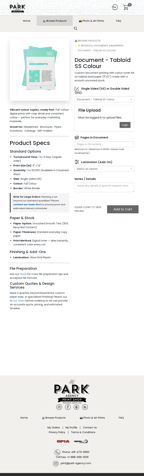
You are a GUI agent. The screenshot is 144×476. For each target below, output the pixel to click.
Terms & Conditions (83, 432)
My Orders (53, 427)
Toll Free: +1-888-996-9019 (72, 457)
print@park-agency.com (75, 463)
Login (125, 125)
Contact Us (90, 427)
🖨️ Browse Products (55, 21)
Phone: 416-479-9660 (74, 452)
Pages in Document (94, 137)
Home (26, 21)
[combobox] (104, 99)
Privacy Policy (57, 432)
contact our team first (27, 204)
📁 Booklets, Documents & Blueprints (100, 45)
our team (19, 300)
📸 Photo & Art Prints (91, 21)
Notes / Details (85, 179)
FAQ (118, 21)
